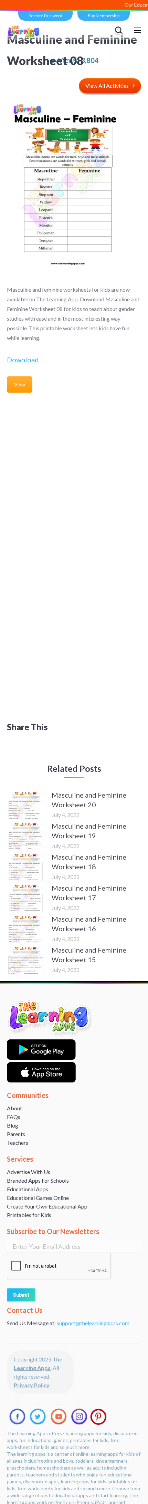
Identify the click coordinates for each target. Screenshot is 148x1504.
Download (23, 359)
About (14, 1108)
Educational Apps (27, 1189)
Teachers (17, 1142)
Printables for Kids (29, 1215)
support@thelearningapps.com (93, 1323)
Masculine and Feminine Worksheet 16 (89, 924)
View (19, 384)
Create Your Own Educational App (47, 1206)
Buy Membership (103, 15)
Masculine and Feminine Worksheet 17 (89, 893)
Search (120, 30)
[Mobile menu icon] (137, 30)
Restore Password (45, 15)
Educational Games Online (38, 1197)
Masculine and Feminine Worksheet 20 (89, 800)
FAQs (13, 1116)
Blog (12, 1125)
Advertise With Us (28, 1172)
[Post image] (26, 805)
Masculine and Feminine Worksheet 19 (89, 831)
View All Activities (107, 85)
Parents (16, 1134)
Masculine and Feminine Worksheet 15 (89, 955)
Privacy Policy (32, 1385)
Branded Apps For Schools (38, 1180)
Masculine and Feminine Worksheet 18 (89, 862)
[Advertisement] (74, 474)
